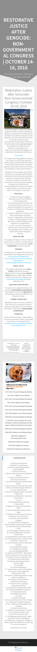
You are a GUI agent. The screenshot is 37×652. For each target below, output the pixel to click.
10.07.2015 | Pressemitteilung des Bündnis (18, 392)
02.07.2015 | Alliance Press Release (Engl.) (18, 413)
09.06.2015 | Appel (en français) (18, 445)
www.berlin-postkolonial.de (19, 256)
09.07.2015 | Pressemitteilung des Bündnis (18, 399)
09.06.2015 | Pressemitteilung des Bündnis (18, 429)
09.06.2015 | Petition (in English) (18, 442)
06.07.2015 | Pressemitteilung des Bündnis (18, 406)
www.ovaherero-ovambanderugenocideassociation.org (18, 262)
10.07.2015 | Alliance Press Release (18, 395)
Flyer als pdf (18, 155)
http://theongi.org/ (11, 258)
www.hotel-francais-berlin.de (16, 279)
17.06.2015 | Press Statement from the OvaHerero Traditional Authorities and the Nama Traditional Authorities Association (18, 422)
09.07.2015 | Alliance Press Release (18, 403)
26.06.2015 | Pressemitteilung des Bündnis (18, 417)
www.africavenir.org (24, 258)
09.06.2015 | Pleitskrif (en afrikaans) (18, 449)
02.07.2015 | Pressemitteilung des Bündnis (18, 410)
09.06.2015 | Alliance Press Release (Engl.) (18, 432)
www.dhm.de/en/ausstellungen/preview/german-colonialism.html (18, 324)
